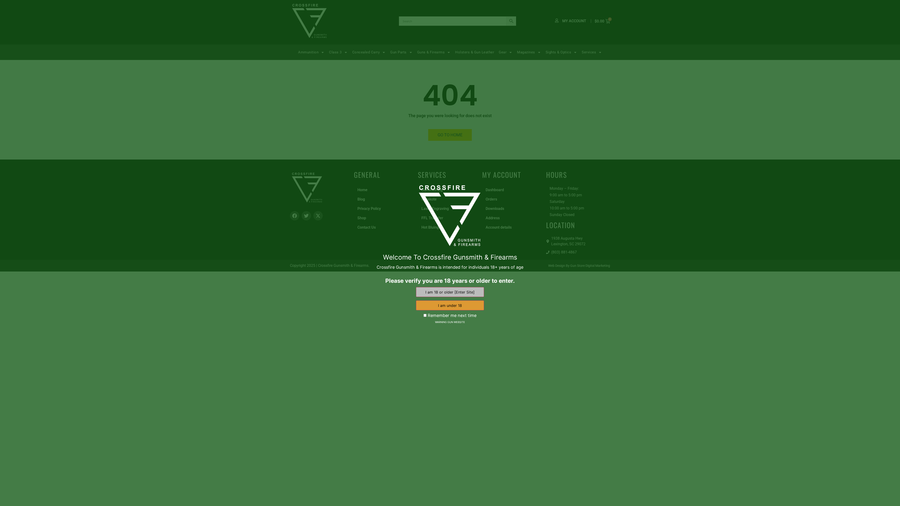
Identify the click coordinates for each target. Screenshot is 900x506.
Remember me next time (451, 315)
